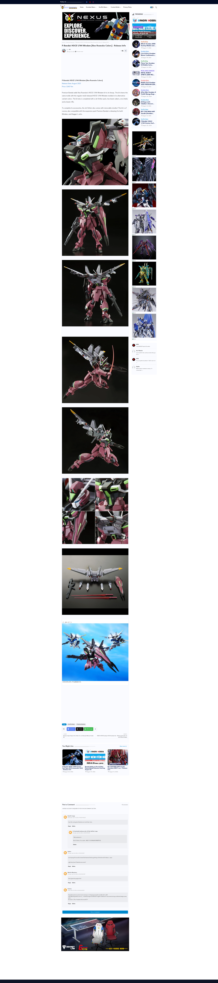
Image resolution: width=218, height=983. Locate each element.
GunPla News (103, 7)
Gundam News (90, 7)
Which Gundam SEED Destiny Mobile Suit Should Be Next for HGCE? (148, 45)
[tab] (82, 7)
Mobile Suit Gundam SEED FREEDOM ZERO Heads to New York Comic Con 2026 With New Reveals (148, 83)
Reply (69, 826)
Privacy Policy (127, 7)
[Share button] (95, 729)
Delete (73, 826)
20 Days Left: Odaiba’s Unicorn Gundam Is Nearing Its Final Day (148, 103)
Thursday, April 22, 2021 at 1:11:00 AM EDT (76, 853)
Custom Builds (115, 7)
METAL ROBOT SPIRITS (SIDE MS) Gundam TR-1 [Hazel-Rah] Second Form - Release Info (148, 74)
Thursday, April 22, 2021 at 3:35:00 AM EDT (76, 874)
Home (81, 7)
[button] (152, 7)
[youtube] (90, 2)
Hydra (69, 851)
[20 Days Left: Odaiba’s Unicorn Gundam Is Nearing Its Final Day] (136, 102)
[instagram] (93, 2)
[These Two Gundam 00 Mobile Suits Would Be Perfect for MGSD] (136, 63)
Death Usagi (71, 816)
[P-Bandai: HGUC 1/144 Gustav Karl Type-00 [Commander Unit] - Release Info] (136, 121)
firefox (70, 888)
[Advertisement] (95, 67)
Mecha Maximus (72, 872)
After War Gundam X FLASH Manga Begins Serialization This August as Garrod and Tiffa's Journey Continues (148, 93)
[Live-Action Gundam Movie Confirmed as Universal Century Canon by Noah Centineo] (136, 54)
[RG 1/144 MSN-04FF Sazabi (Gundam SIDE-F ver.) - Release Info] (136, 112)
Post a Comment (95, 912)
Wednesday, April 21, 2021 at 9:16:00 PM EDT (77, 817)
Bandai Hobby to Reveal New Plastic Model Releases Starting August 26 (95, 768)
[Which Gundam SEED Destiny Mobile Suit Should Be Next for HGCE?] (136, 44)
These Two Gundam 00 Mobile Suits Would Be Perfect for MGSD (148, 64)
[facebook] (86, 2)
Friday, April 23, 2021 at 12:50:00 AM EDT (76, 890)
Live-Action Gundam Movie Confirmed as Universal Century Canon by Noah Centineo (148, 54)
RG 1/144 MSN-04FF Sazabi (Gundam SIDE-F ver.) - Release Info (117, 768)
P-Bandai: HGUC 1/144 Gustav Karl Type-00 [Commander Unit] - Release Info (72, 768)
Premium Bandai (70, 42)
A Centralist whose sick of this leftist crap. (85, 831)
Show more (123, 746)
